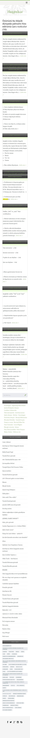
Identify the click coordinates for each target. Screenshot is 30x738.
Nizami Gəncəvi (7, 595)
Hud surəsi (5, 636)
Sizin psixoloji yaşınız (15, 242)
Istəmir (5, 664)
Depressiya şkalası (15, 135)
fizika (22, 651)
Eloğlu (13, 685)
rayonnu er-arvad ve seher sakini (12, 614)
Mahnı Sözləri (8, 432)
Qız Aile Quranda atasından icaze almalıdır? (15, 537)
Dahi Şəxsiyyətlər (9, 413)
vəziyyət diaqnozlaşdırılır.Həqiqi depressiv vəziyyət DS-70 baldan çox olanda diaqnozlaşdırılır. (15, 174)
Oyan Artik (5, 666)
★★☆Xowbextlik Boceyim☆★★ (11, 459)
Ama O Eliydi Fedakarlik (8, 703)
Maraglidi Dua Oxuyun (8, 700)
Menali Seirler (6, 486)
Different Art (17, 432)
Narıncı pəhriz (14, 705)
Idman (17, 427)
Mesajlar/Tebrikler (9, 420)
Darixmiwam (6, 685)
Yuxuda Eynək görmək (9, 501)
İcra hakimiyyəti (7, 645)
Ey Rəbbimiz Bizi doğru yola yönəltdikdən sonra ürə (13, 682)
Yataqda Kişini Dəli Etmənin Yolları (12, 467)
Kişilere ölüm (6, 629)
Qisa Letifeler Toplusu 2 (9, 555)
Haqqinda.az (15, 11)
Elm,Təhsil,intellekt (10, 429)
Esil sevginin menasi (8, 621)
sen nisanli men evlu (8, 658)
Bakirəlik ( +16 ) (7, 610)
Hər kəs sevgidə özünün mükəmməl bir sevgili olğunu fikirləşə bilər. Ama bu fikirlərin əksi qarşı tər (15, 67)
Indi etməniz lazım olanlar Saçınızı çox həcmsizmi (12, 674)
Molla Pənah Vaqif (7, 452)
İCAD (4, 654)
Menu (26, 2)
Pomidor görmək (7, 587)
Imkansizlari (20, 696)
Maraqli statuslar (9, 427)
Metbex (15, 415)
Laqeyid (5, 651)
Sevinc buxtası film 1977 (9, 679)
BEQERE (4, 570)
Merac (17, 651)
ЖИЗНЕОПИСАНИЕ (7, 693)
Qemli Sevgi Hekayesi (8, 490)
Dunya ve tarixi (8, 422)
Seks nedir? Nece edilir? (9, 497)
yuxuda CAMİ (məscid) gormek (11, 505)
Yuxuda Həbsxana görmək (10, 562)
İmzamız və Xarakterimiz (15, 329)
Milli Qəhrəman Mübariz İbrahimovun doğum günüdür (14, 661)
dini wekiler (12, 696)
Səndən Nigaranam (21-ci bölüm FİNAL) (14, 526)
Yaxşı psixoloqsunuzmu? (15, 33)
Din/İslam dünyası (9, 417)
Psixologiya (7, 405)
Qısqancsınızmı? (15, 101)
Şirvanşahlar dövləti (8, 463)
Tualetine (11, 651)
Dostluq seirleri (7, 508)
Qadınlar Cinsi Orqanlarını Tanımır (12, 545)
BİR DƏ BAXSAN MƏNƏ (8, 707)
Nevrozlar (5, 625)
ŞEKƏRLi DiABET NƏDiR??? (10, 518)
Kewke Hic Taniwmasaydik (9, 656)
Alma (4, 541)
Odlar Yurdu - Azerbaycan (10, 558)
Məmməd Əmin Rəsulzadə (10, 617)
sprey (8, 654)
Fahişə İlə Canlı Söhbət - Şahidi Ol (12, 533)
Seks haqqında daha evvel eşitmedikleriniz (14, 574)
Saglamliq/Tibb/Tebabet (19, 405)
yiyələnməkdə (20, 685)
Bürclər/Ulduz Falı (19, 422)
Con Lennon (18, 707)
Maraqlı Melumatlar (21, 417)
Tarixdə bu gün (20, 420)
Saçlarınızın (20, 679)
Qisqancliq (20, 656)
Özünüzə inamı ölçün (15, 288)
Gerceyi (12, 666)
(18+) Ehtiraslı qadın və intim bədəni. (13, 478)
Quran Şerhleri (6, 471)
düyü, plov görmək (7, 522)
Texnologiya (21, 415)
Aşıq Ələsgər (6, 632)
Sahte (4, 687)
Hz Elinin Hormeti (7, 710)
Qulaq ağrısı (5, 493)
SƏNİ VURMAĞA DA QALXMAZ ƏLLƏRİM (17, 664)
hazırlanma (11, 698)
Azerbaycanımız (19, 413)
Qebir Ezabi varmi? (8, 530)
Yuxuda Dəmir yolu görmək (10, 599)
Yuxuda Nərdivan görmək (9, 475)
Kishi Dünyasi (21, 429)
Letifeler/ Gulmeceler (10, 410)
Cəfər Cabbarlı (6, 442)
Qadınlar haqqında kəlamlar (10, 606)
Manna (4, 482)
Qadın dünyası (8, 415)
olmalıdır (5, 669)
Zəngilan (14, 654)
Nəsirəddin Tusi (19, 669)
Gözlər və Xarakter (15, 363)
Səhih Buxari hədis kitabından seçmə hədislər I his (15, 691)
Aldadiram (18, 677)
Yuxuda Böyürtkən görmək (10, 602)
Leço (4, 671)
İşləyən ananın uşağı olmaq (14, 671)
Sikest (4, 698)
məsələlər (19, 666)
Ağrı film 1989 (20, 703)
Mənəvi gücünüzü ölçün (15, 205)
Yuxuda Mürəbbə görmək (9, 566)
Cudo (11, 669)
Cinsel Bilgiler (18, 425)
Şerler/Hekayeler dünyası (11, 408)
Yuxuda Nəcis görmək (8, 456)
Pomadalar (5, 705)
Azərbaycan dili (6, 591)
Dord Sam (5, 677)
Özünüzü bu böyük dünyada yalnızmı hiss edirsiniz (13, 649)
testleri (12, 677)
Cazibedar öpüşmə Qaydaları (10, 583)
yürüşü (5, 696)
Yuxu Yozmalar (8, 425)
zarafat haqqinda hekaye (19, 693)
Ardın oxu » (22, 165)
